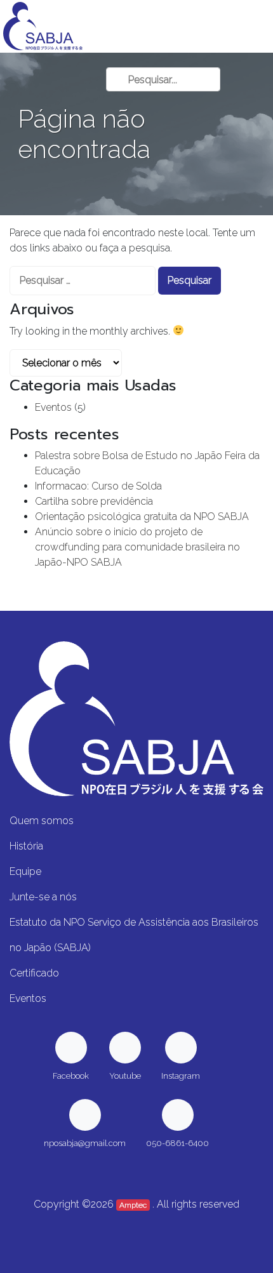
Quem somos (42, 821)
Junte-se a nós (43, 897)
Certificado (34, 973)
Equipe (25, 871)
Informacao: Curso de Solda (98, 486)
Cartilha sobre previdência (94, 501)
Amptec (133, 1205)
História (26, 846)
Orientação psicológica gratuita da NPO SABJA (142, 516)
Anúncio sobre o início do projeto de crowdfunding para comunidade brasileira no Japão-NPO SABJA (137, 547)
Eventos (53, 407)
